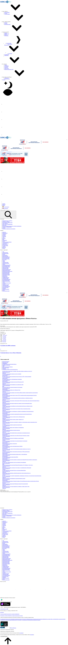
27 (5, 338)
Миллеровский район (6, 272)
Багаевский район (5, 253)
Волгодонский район (6, 258)
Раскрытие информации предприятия (8, 228)
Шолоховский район (5, 579)
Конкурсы (4, 247)
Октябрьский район (5, 277)
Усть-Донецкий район (6, 286)
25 (5, 336)
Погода (3, 241)
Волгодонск (4, 259)
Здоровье (3, 234)
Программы (6, 35)
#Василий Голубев (5, 367)
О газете (5, 13)
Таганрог (4, 283)
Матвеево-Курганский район (7, 271)
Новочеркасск (4, 275)
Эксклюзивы (4, 243)
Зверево (3, 264)
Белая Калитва (4, 255)
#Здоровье (4, 368)
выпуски (5, 22)
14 (3, 339)
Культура (3, 238)
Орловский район (5, 278)
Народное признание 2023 (8, 69)
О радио (5, 23)
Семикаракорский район (6, 282)
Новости (5, 34)
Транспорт (4, 236)
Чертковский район (5, 289)
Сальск (3, 570)
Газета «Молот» (5, 223)
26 (5, 337)
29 (5, 340)
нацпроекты (6, 208)
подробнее (32, 634)
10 (3, 335)
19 (4, 337)
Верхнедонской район (6, 545)
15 (3, 340)
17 (4, 335)
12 (3, 337)
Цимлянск (4, 288)
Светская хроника (5, 242)
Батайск (3, 254)
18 (4, 336)
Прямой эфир (6, 33)
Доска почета (6, 68)
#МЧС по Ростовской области (7, 366)
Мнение (3, 248)
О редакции (6, 66)
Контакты (2, 612)
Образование (4, 240)
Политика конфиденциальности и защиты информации (11, 226)
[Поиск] (8, 215)
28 (5, 339)
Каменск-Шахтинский (6, 266)
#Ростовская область (5, 361)
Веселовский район (5, 257)
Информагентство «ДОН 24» (7, 220)
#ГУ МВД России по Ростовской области (9, 364)
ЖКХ (3, 239)
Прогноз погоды (5, 244)
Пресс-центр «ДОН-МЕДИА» (7, 224)
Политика (4, 235)
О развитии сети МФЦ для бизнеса (7, 345)
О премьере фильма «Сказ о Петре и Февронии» (10, 352)
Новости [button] (3, 204)
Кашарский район (5, 268)
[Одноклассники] (2, 333)
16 (3, 341)
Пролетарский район (6, 280)
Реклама (3, 79)
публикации (6, 65)
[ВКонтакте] (1, 333)
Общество (4, 232)
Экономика (4, 426)
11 (3, 336)
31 (6, 335)
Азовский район (5, 252)
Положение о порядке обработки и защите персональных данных (11, 615)
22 (4, 340)
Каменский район (5, 267)
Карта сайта (4, 225)
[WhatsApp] (3, 333)
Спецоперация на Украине (6, 530)
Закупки (3, 227)
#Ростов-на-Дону (5, 362)
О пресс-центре (7, 78)
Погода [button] (3, 205)
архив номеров (6, 12)
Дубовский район (5, 262)
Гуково (3, 260)
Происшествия (4, 375)
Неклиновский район (6, 274)
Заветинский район (5, 263)
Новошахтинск (5, 276)
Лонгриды (6, 67)
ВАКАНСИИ (8, 43)
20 (4, 338)
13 (3, 338)
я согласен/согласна (4, 636)
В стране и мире (5, 245)
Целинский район (5, 287)
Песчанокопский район (6, 279)
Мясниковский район (6, 562)
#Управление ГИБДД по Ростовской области (10, 369)
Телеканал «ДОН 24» (6, 221)
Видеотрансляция (7, 24)
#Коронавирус (4, 363)
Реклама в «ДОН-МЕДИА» (7, 515)
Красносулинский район (6, 269)
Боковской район (5, 256)
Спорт (3, 237)
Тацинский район (5, 285)
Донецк (3, 261)
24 (5, 335)
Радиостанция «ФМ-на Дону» (7, 222)
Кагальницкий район (6, 554)
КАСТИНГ (10, 44)
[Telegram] (5, 333)
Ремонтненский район (6, 281)
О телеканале (6, 54)
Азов (3, 251)
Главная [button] (3, 203)
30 (5, 341)
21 (4, 339)
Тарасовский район (5, 284)
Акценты (4, 246)
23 (4, 341)
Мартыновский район (6, 270)
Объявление (6, 55)
